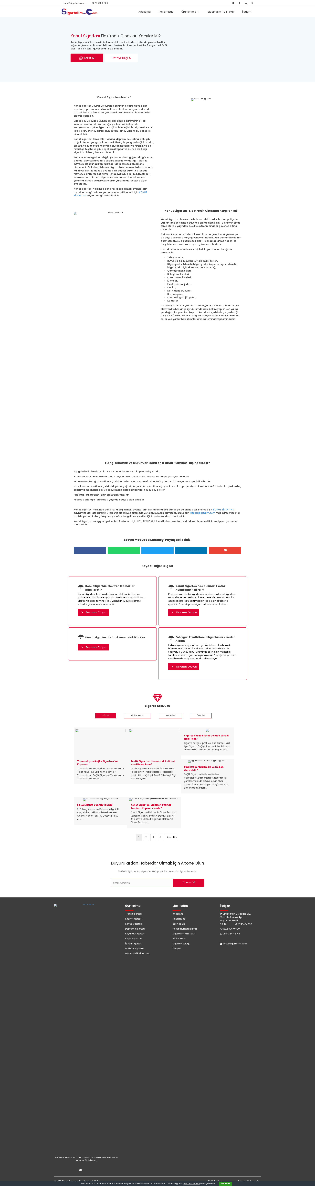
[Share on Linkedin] (191, 550)
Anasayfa (178, 913)
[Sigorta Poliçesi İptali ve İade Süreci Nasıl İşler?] (207, 741)
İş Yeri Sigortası (133, 943)
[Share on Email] (225, 550)
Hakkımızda (179, 918)
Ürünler (201, 715)
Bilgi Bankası (137, 715)
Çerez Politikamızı (191, 1183)
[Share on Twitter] (157, 550)
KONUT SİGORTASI (223, 509)
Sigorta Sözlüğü (181, 943)
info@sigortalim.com (75, 3)
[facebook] (239, 3)
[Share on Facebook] (90, 550)
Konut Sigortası (96, 87)
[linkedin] (246, 3)
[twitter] (233, 3)
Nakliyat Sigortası (134, 948)
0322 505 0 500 (100, 3)
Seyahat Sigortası (135, 933)
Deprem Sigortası (135, 928)
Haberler (170, 715)
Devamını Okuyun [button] (95, 612)
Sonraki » (172, 837)
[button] (87, 58)
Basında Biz (179, 923)
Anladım (225, 1183)
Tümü (105, 715)
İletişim (177, 948)
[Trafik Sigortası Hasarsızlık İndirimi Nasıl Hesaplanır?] (154, 755)
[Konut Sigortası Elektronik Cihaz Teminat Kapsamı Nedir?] (154, 812)
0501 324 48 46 (231, 933)
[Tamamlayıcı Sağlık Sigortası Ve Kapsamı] (100, 755)
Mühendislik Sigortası (137, 953)
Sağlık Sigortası (133, 938)
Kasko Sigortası (133, 918)
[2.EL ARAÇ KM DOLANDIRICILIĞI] (100, 811)
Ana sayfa (79, 87)
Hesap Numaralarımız (185, 928)
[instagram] (252, 3)
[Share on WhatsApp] (124, 550)
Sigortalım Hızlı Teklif (184, 933)
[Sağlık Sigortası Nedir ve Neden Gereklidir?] (207, 776)
